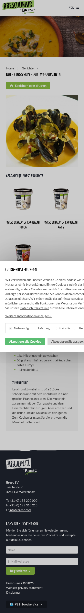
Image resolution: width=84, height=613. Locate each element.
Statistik (64, 328)
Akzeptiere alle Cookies (25, 341)
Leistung (43, 328)
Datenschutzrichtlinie (34, 308)
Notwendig (21, 328)
